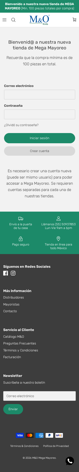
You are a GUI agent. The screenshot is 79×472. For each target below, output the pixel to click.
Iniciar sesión (39, 138)
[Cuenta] (65, 19)
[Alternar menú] (4, 19)
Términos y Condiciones (20, 350)
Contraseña (13, 106)
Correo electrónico (19, 86)
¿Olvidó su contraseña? (21, 125)
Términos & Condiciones (24, 446)
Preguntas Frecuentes (19, 343)
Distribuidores (13, 297)
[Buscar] (15, 19)
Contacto (10, 311)
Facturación (12, 357)
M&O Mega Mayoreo (44, 457)
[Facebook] (5, 273)
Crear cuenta (39, 151)
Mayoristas (11, 304)
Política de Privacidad (56, 446)
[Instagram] (13, 273)
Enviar (13, 409)
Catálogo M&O (13, 337)
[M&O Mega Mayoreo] (39, 20)
